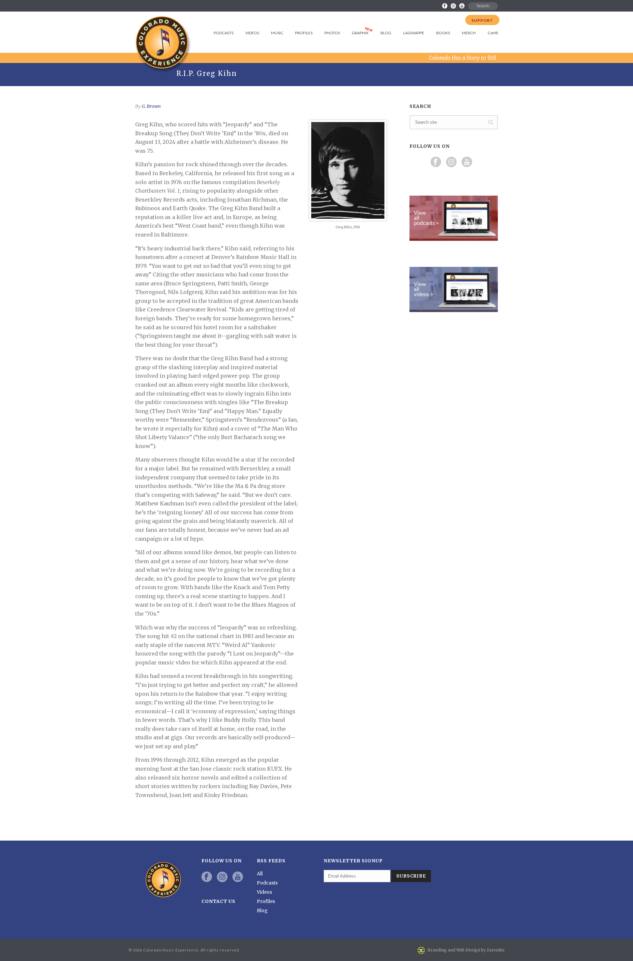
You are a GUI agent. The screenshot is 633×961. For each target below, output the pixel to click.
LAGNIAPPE (413, 32)
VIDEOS (252, 32)
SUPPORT (482, 20)
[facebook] (206, 877)
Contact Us (218, 901)
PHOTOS (332, 32)
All (260, 874)
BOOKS (443, 32)
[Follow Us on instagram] (451, 162)
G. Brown (151, 106)
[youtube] (237, 877)
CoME (493, 32)
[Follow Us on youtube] (467, 162)
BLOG (385, 32)
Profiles (266, 901)
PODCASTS (223, 32)
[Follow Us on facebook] (436, 162)
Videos (264, 892)
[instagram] (222, 877)
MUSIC (277, 32)
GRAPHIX (360, 32)
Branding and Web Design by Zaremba (466, 949)
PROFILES (304, 32)
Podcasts (267, 883)
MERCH (469, 32)
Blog (262, 910)
